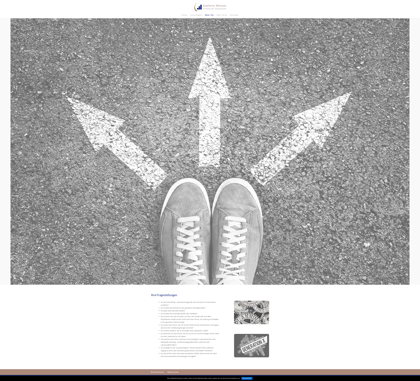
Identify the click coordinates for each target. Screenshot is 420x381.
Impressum (173, 372)
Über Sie (209, 15)
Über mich (222, 15)
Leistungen (196, 15)
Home (184, 15)
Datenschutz (157, 372)
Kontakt (234, 15)
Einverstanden (247, 378)
